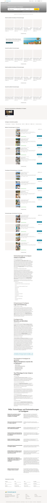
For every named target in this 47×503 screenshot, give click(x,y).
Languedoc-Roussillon (34, 11)
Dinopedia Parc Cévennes (18, 369)
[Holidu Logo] (8, 1)
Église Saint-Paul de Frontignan (19, 367)
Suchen (36, 9)
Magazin (17, 497)
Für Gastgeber (35, 495)
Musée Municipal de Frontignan (19, 368)
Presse (26, 497)
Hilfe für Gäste (27, 495)
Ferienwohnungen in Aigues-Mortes (23, 383)
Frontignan (38, 11)
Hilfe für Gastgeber (27, 496)
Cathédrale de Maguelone (24, 333)
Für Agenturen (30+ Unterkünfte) (37, 496)
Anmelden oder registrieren (9, 42)
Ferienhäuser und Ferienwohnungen (26, 11)
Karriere (17, 495)
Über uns (17, 496)
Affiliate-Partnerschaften (28, 498)
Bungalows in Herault (21, 266)
